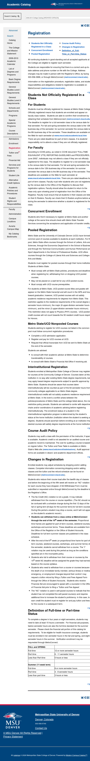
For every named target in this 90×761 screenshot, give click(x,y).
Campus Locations (11, 220)
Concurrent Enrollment (42, 50)
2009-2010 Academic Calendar (12, 61)
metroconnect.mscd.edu (76, 77)
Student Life (14, 175)
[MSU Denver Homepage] (67, 4)
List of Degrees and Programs (12, 71)
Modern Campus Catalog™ (76, 755)
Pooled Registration (40, 53)
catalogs (17, 755)
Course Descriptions (12, 132)
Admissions (14, 138)
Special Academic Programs (11, 123)
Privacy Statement (13, 736)
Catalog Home (11, 41)
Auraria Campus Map (13, 227)
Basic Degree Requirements (14, 81)
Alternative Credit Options (13, 181)
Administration (15, 213)
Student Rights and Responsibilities (14, 201)
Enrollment (13, 143)
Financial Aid (14, 160)
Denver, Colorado (44, 719)
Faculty (12, 209)
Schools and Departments (13, 109)
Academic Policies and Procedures (12, 190)
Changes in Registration (73, 46)
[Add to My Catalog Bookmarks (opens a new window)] (82, 25)
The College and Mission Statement (13, 50)
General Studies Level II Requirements (14, 100)
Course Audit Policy (71, 43)
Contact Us (41, 728)
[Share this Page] (85, 25)
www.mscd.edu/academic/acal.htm (70, 135)
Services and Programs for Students (13, 167)
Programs (13, 115)
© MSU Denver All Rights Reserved (22, 732)
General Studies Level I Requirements (13, 89)
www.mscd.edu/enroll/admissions (59, 449)
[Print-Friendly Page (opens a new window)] (88, 25)
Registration (14, 147)
